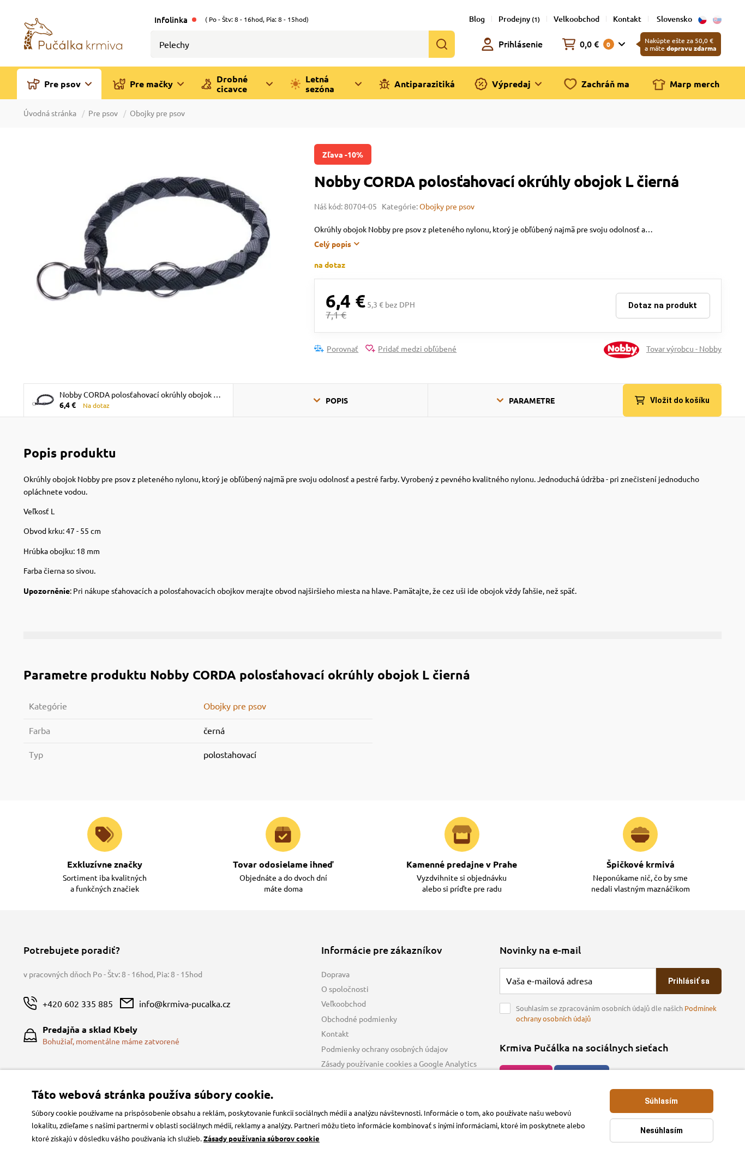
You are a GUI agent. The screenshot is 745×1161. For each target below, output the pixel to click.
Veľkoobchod (343, 1003)
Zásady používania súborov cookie (261, 1138)
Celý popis (332, 244)
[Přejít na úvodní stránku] (73, 33)
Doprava (335, 974)
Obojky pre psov (157, 113)
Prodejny (519, 19)
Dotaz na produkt (662, 305)
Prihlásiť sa (689, 981)
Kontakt (627, 19)
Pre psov (103, 113)
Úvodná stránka (50, 113)
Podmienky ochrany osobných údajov (384, 1049)
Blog (477, 19)
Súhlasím (661, 1101)
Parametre (532, 400)
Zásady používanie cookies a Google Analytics (399, 1063)
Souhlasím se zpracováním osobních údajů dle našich (616, 1013)
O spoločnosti (345, 989)
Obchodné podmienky (359, 1019)
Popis (337, 400)
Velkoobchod (576, 19)
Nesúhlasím (661, 1130)
